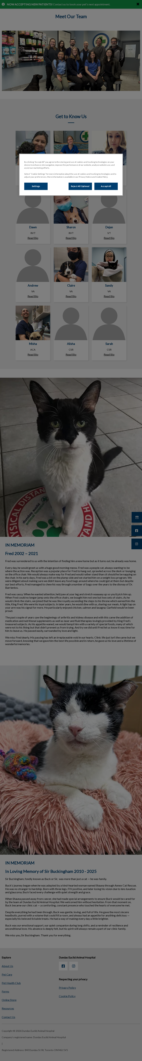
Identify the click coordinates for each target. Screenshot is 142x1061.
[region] (71, 175)
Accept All (106, 186)
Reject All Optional (80, 186)
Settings (36, 186)
